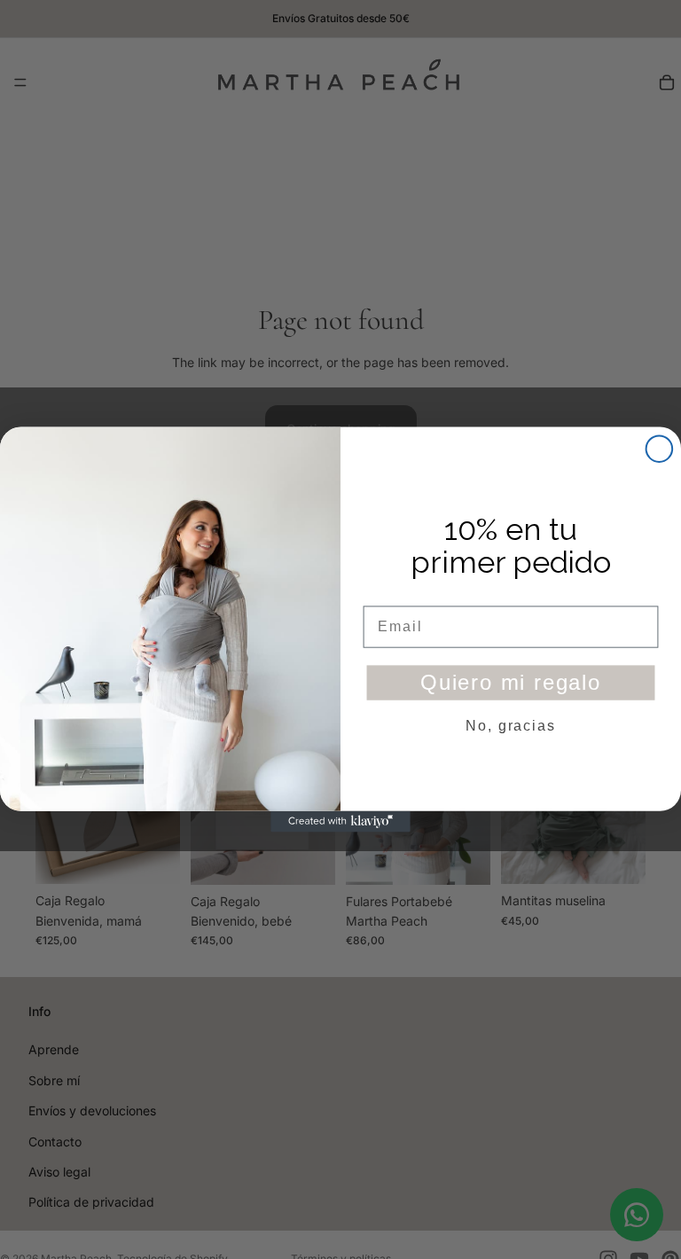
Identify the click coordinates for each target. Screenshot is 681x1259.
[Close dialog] (659, 448)
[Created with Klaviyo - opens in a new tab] (340, 822)
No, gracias (510, 725)
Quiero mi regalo (510, 682)
